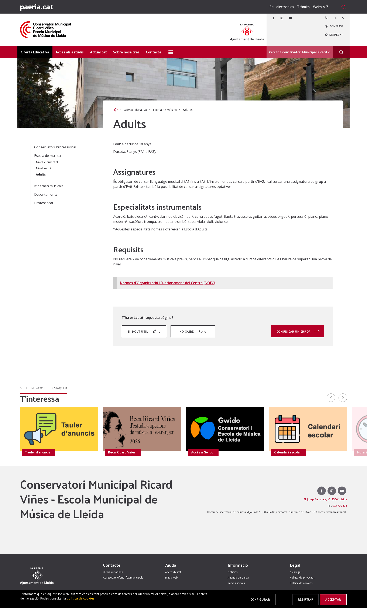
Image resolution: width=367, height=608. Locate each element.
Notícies (232, 572)
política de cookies (80, 598)
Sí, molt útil (144, 331)
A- (343, 18)
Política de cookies (301, 583)
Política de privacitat (302, 577)
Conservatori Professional (55, 147)
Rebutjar (305, 599)
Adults (41, 174)
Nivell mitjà (43, 168)
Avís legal (295, 572)
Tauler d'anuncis (37, 452)
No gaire (192, 331)
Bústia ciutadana (113, 572)
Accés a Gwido (202, 452)
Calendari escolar (287, 452)
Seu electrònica (282, 6)
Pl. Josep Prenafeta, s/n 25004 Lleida (325, 499)
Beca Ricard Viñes (122, 452)
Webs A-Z (320, 6)
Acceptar (333, 599)
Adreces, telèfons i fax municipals (123, 577)
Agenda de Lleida (238, 577)
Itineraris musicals (48, 186)
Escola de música (165, 110)
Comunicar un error (294, 331)
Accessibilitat (173, 572)
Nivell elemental (47, 162)
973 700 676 (339, 506)
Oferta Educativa (135, 110)
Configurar (260, 599)
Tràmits (303, 6)
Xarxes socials (236, 583)
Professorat (43, 203)
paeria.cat (36, 6)
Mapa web (171, 577)
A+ (327, 17)
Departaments (45, 194)
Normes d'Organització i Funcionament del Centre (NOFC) (167, 282)
